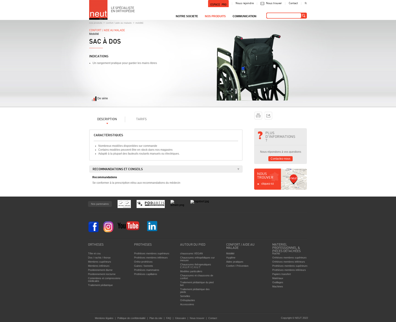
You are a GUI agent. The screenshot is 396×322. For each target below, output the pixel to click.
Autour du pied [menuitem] (192, 244)
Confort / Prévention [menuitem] (237, 265)
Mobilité (139, 23)
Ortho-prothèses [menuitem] (143, 261)
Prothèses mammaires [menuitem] (146, 270)
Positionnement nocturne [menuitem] (102, 274)
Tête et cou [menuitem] (94, 253)
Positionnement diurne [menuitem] (100, 270)
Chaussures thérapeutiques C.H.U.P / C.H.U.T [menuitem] (195, 266)
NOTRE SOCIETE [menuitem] (187, 16)
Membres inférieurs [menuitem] (99, 265)
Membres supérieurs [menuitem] (99, 261)
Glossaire (180, 318)
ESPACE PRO (218, 4)
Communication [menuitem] (244, 16)
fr (306, 3)
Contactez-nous (280, 158)
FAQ (168, 318)
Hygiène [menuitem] (230, 257)
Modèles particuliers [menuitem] (191, 271)
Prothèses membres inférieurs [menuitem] (151, 257)
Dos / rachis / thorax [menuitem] (99, 257)
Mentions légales (104, 318)
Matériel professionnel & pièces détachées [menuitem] (286, 246)
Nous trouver (274, 3)
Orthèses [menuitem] (96, 244)
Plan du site (155, 318)
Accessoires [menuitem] (187, 304)
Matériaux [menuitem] (277, 278)
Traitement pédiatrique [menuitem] (100, 285)
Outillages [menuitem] (277, 282)
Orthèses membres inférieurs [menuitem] (288, 261)
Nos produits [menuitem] (215, 16)
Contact (293, 3)
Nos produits (95, 23)
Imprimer (258, 115)
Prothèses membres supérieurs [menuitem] (151, 253)
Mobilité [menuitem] (230, 253)
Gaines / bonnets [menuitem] (143, 265)
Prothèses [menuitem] (143, 244)
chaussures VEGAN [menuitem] (191, 253)
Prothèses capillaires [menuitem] (145, 274)
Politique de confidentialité (131, 318)
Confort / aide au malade (119, 23)
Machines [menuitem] (277, 286)
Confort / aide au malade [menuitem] (240, 246)
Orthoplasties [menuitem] (187, 300)
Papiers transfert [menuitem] (281, 274)
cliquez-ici (267, 183)
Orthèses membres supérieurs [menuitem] (289, 257)
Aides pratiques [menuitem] (234, 261)
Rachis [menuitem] (276, 253)
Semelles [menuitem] (185, 296)
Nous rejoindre (245, 3)
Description (107, 119)
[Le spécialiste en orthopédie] (98, 10)
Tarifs (141, 119)
